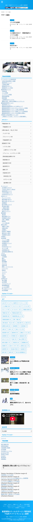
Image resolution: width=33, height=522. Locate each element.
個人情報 (4, 280)
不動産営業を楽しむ (17, 316)
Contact (22, 507)
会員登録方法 (5, 250)
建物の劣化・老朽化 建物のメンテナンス (13, 101)
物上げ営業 (22, 339)
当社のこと (4, 196)
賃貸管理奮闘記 (15, 393)
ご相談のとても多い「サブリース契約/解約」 (14, 116)
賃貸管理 (5, 349)
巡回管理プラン (6, 104)
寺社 (3, 275)
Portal (5, 504)
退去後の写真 (15, 349)
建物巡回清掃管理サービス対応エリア (12, 106)
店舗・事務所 (5, 219)
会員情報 (4, 245)
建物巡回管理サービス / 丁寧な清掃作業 (13, 109)
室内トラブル (20, 329)
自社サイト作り (14, 345)
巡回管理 (15, 332)
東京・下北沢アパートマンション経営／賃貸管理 (16, 516)
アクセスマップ (6, 283)
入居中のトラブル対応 (7, 491)
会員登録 (3, 238)
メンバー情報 (5, 240)
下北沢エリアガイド (11, 506)
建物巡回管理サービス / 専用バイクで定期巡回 (15, 111)
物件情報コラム (6, 216)
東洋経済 (3, 457)
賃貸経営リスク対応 (7, 88)
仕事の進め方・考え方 (8, 322)
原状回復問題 (5, 96)
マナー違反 (25, 24)
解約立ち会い (25, 345)
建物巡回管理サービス (7, 103)
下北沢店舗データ (7, 193)
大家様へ (3, 236)
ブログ (3, 253)
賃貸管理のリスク (6, 89)
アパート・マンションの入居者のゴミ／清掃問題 (14, 478)
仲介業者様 (5, 290)
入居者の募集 (5, 84)
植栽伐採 (23, 336)
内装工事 (20, 322)
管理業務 (25, 342)
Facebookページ (6, 246)
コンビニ (4, 272)
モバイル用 (5, 248)
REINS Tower (5, 454)
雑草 (11, 352)
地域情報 (3, 255)
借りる (9, 504)
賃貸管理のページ (7, 191)
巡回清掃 (5, 332)
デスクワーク (17, 306)
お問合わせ (4, 278)
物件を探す (4, 224)
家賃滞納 (4, 98)
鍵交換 (23, 349)
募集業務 (16, 326)
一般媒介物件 (5, 208)
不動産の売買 (27, 309)
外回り (10, 329)
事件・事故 (16, 319)
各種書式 (4, 203)
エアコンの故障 (13, 303)
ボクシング (5, 309)
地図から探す (5, 226)
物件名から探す (6, 233)
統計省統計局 (5, 444)
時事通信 (3, 459)
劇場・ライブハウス (7, 267)
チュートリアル (6, 198)
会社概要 (4, 282)
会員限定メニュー (7, 243)
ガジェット (23, 303)
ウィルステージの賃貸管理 (8, 79)
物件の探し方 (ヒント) (8, 201)
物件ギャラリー (6, 211)
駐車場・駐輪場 (6, 231)
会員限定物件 (5, 241)
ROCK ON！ (14, 45)
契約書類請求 (5, 285)
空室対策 (4, 91)
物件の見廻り (6, 342)
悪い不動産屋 (22, 38)
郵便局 (4, 260)
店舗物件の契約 (15, 38)
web (4, 303)
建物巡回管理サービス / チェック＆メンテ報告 (15, 108)
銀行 (3, 258)
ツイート (3, 296)
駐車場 (4, 221)
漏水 (14, 339)
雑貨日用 (4, 265)
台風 (4, 329)
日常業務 (14, 336)
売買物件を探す (6, 235)
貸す (21, 504)
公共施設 (4, 256)
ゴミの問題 (5, 93)
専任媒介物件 (5, 206)
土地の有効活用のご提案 (8, 81)
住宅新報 (3, 449)
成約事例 (5, 336)
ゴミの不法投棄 (15, 22)
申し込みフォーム (7, 288)
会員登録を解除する (7, 251)
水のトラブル (6, 339)
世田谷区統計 (5, 446)
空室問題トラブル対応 (7, 475)
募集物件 (3, 213)
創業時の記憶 (6, 326)
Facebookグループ (7, 194)
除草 (4, 352)
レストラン (5, 268)
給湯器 (4, 345)
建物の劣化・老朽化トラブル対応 (10, 494)
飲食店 (4, 270)
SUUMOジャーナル (6, 451)
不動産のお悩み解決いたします (9, 115)
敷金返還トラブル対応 (7, 488)
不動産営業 (6, 316)
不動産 (4, 277)
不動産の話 (5, 312)
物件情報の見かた (7, 199)
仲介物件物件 (5, 209)
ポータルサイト (16, 309)
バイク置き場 (5, 223)
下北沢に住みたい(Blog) (8, 189)
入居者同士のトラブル (8, 99)
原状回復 (24, 326)
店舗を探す (5, 228)
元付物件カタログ (7, 187)
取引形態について (7, 204)
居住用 (4, 214)
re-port (3, 456)
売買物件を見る (6, 218)
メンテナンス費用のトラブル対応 (10, 481)
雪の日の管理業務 (20, 352)
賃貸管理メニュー (7, 83)
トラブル (21, 24)
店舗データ (15, 504)
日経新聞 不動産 (5, 448)
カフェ (4, 273)
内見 (28, 322)
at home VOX (5, 453)
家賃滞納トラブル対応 (7, 484)
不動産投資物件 (6, 319)
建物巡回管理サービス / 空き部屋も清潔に (13, 113)
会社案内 (17, 507)
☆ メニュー (4, 186)
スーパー (4, 263)
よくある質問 (5, 287)
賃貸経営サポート (7, 86)
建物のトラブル (25, 332)
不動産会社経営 (16, 312)
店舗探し (4, 230)
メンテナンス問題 (7, 94)
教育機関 (4, 261)
